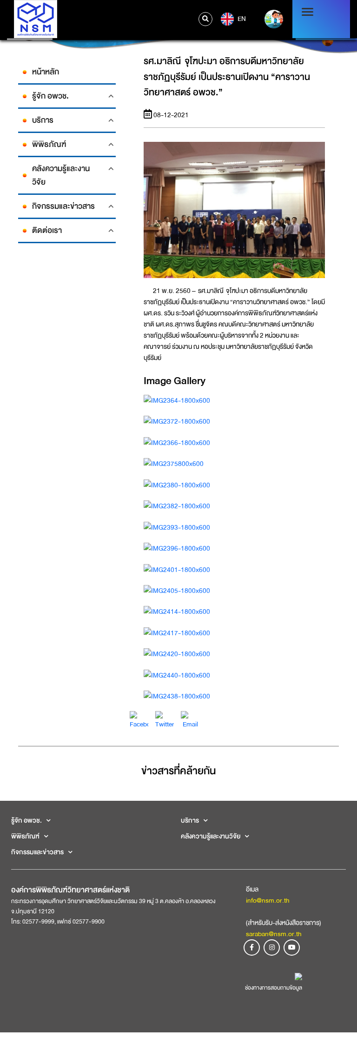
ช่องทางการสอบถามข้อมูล (273, 987)
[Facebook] (139, 719)
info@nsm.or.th (268, 900)
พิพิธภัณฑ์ (49, 144)
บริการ (42, 120)
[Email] (190, 719)
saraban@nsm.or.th (274, 933)
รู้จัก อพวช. (50, 96)
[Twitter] (164, 719)
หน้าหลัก (45, 72)
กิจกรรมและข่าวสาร (63, 206)
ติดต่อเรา (47, 230)
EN (241, 18)
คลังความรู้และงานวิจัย (61, 175)
